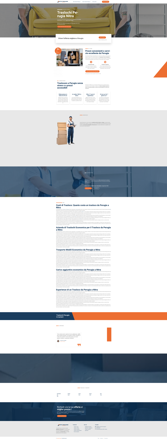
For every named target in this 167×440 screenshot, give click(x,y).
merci (82, 211)
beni (80, 218)
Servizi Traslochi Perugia (86, 1)
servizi (110, 209)
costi (76, 209)
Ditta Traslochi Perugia (76, 1)
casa (75, 216)
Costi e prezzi (94, 1)
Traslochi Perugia (59, 438)
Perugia (68, 209)
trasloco (64, 209)
